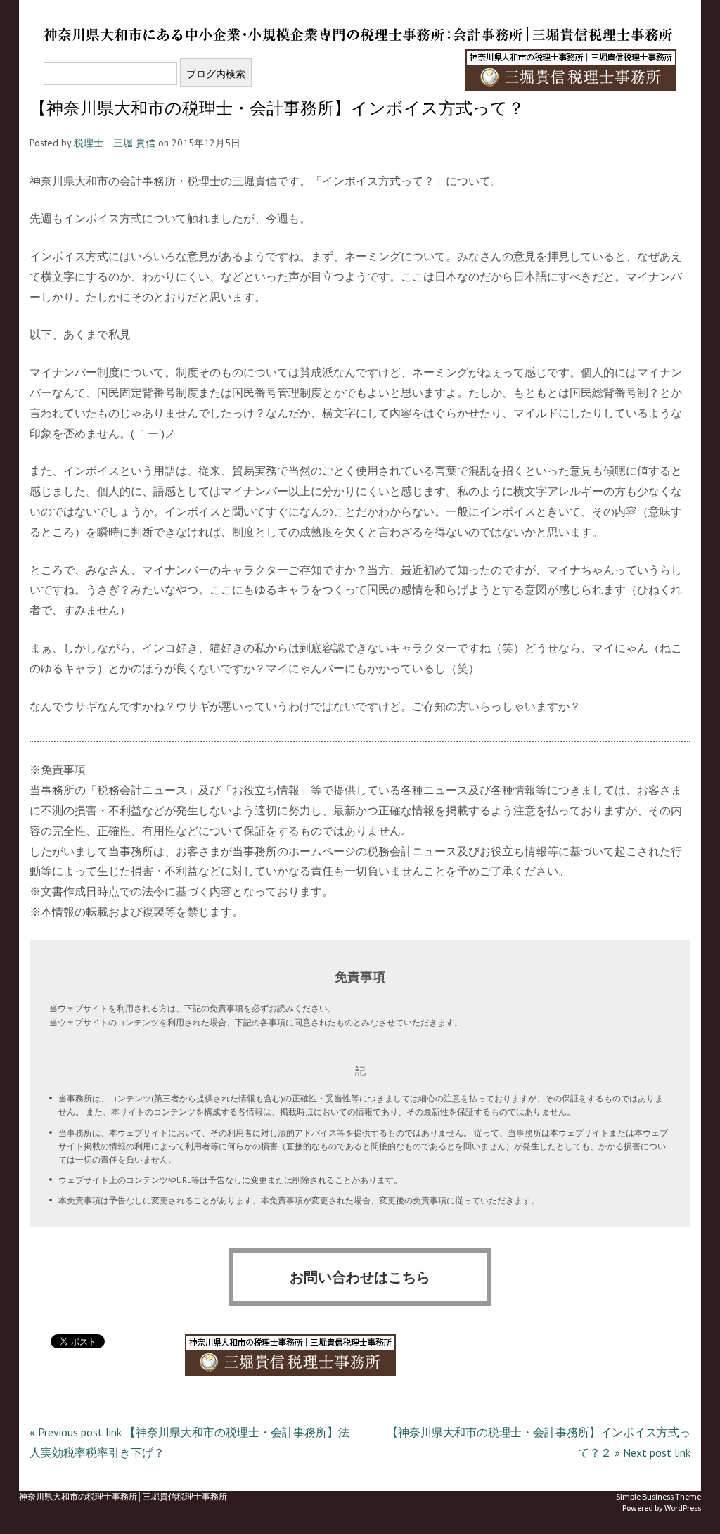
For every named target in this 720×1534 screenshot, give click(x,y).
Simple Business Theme (658, 1496)
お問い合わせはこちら (360, 1277)
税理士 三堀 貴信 (114, 142)
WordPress (682, 1507)
